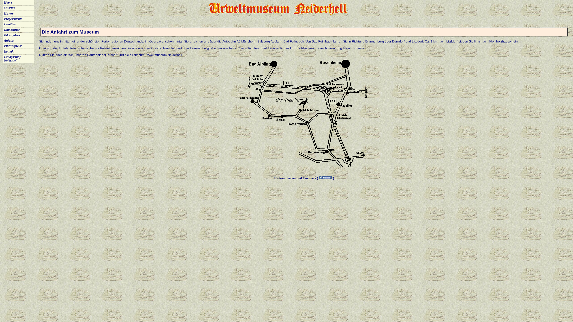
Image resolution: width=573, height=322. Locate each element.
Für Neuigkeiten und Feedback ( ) (304, 178)
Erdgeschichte (13, 19)
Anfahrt (9, 40)
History (8, 13)
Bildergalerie (12, 35)
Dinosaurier (11, 30)
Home (8, 2)
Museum (9, 8)
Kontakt (9, 51)
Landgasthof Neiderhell (12, 58)
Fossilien (10, 24)
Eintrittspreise (13, 46)
